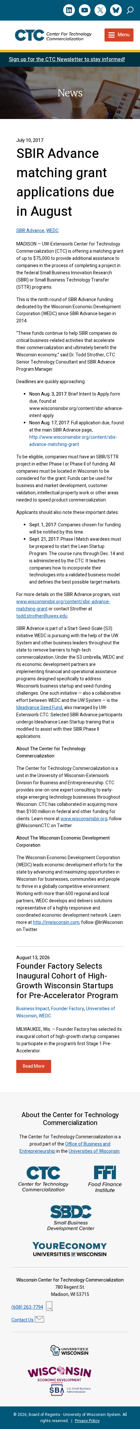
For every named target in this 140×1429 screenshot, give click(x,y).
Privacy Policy (87, 1421)
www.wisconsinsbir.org (84, 818)
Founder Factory (67, 1008)
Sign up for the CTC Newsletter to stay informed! (67, 59)
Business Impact (32, 1008)
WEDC (52, 230)
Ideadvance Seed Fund (39, 707)
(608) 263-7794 (27, 1307)
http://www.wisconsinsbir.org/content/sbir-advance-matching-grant (73, 441)
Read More (34, 1066)
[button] (130, 10)
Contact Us (22, 1320)
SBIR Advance (30, 230)
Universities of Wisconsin (94, 1151)
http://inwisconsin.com (56, 922)
